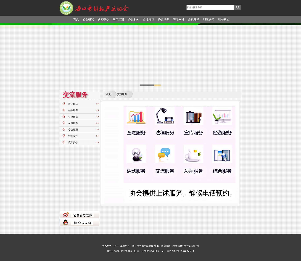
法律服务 (73, 116)
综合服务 (73, 104)
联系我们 (223, 19)
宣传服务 (73, 123)
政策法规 (118, 19)
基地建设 (148, 19)
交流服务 (73, 136)
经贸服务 (73, 142)
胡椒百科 (178, 19)
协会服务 (133, 19)
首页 (76, 19)
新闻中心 (103, 19)
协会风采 (163, 19)
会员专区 (193, 19)
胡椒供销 (208, 19)
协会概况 (88, 19)
